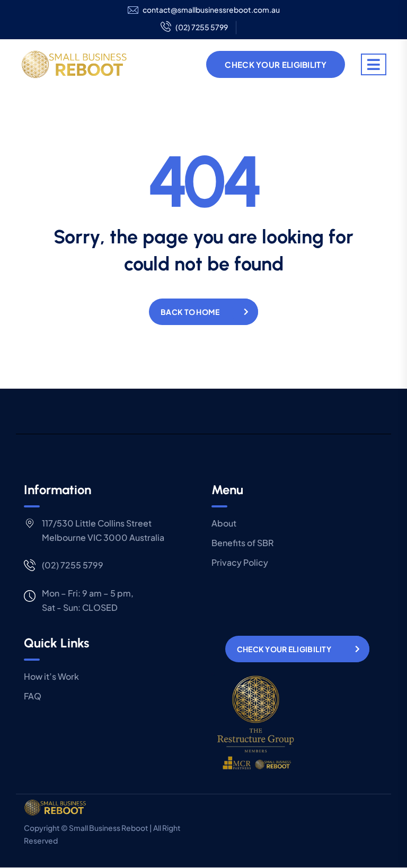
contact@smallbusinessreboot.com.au (211, 9)
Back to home (190, 312)
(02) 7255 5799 (201, 27)
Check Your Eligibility (275, 64)
